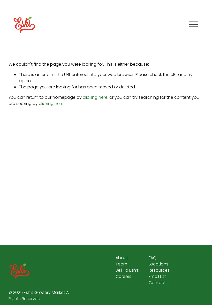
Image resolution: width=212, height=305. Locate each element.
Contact (157, 283)
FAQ (152, 258)
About (122, 258)
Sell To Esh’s (127, 270)
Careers (123, 276)
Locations (158, 264)
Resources (159, 270)
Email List (157, 276)
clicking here (95, 97)
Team (121, 264)
